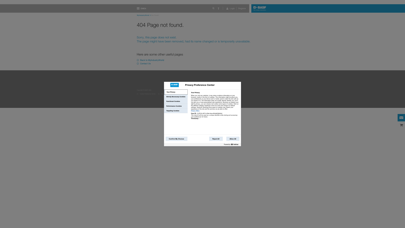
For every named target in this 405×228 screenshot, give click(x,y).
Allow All (233, 139)
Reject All (215, 139)
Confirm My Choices (176, 139)
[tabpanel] (215, 107)
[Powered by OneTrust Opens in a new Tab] (232, 145)
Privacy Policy (195, 110)
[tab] (175, 92)
